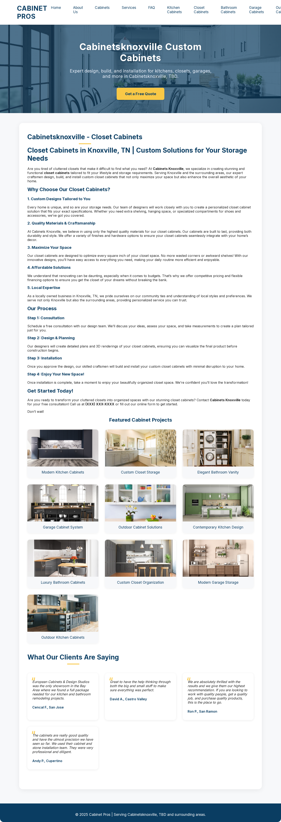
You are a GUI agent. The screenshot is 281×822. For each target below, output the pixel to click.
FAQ (151, 7)
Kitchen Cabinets (174, 9)
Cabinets (102, 7)
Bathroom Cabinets (229, 9)
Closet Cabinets (201, 9)
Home (56, 7)
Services (129, 7)
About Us (78, 9)
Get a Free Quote (140, 93)
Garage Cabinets (256, 9)
